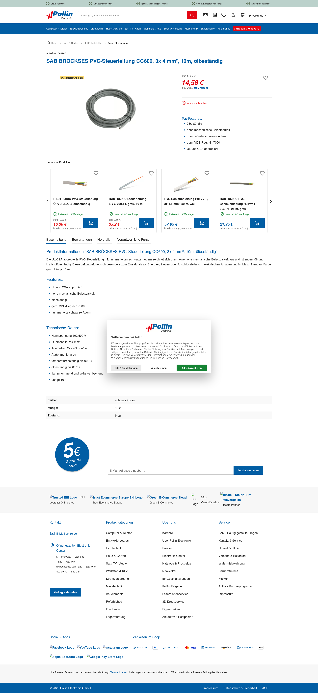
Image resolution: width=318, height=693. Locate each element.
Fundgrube (113, 609)
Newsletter (169, 571)
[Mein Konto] (233, 14)
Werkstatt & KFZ (117, 571)
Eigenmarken (171, 609)
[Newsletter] (205, 14)
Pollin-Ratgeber (172, 586)
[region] (110, 109)
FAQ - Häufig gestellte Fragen (238, 533)
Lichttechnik (114, 548)
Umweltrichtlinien (230, 548)
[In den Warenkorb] (90, 223)
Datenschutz (129, 477)
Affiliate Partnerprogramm (236, 586)
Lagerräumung (115, 616)
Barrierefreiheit (228, 571)
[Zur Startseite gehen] (59, 15)
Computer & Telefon (119, 533)
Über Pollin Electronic (176, 540)
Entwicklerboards (117, 540)
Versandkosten (118, 672)
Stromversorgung (117, 578)
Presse (167, 548)
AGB (265, 688)
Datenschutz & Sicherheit (240, 688)
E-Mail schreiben (67, 533)
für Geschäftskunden (176, 578)
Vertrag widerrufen (65, 592)
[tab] (56, 240)
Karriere (167, 533)
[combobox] (132, 15)
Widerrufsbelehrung (232, 563)
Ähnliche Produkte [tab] (59, 162)
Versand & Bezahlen (232, 555)
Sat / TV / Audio (116, 563)
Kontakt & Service (230, 540)
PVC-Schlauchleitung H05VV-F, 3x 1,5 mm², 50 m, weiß (186, 201)
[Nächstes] (270, 200)
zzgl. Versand (201, 87)
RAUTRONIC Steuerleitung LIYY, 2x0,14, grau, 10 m (127, 201)
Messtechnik (114, 586)
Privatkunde (256, 15)
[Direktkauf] (214, 14)
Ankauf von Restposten (177, 616)
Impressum (226, 594)
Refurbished (114, 601)
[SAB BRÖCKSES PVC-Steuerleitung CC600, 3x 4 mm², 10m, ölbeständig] (110, 109)
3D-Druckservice (173, 601)
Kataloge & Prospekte (176, 563)
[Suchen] (192, 15)
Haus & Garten (116, 555)
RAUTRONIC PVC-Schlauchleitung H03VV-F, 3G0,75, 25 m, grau (238, 204)
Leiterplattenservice (175, 594)
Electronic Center (173, 555)
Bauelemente (115, 594)
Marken (224, 578)
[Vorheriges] (47, 200)
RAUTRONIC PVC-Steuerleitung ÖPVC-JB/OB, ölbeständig (75, 201)
